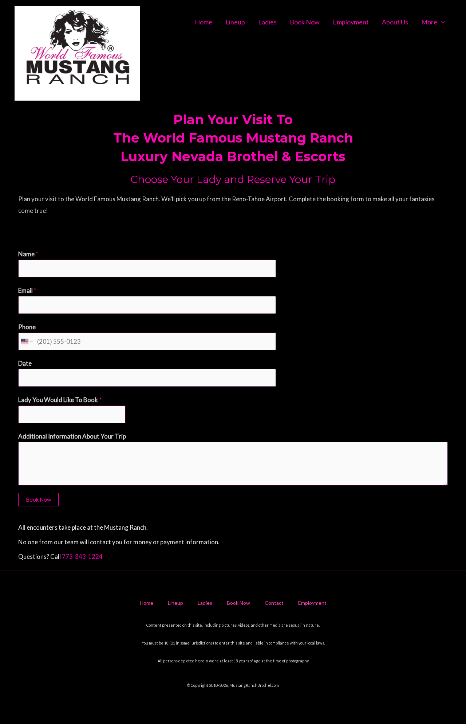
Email (27, 290)
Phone (27, 327)
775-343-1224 (82, 556)
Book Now (305, 22)
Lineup (235, 22)
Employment (351, 22)
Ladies (267, 22)
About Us (395, 22)
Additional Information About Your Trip (72, 436)
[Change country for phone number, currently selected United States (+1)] (26, 341)
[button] (441, 21)
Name (28, 254)
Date (25, 363)
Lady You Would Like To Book (60, 400)
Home (203, 22)
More (429, 22)
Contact (274, 603)
